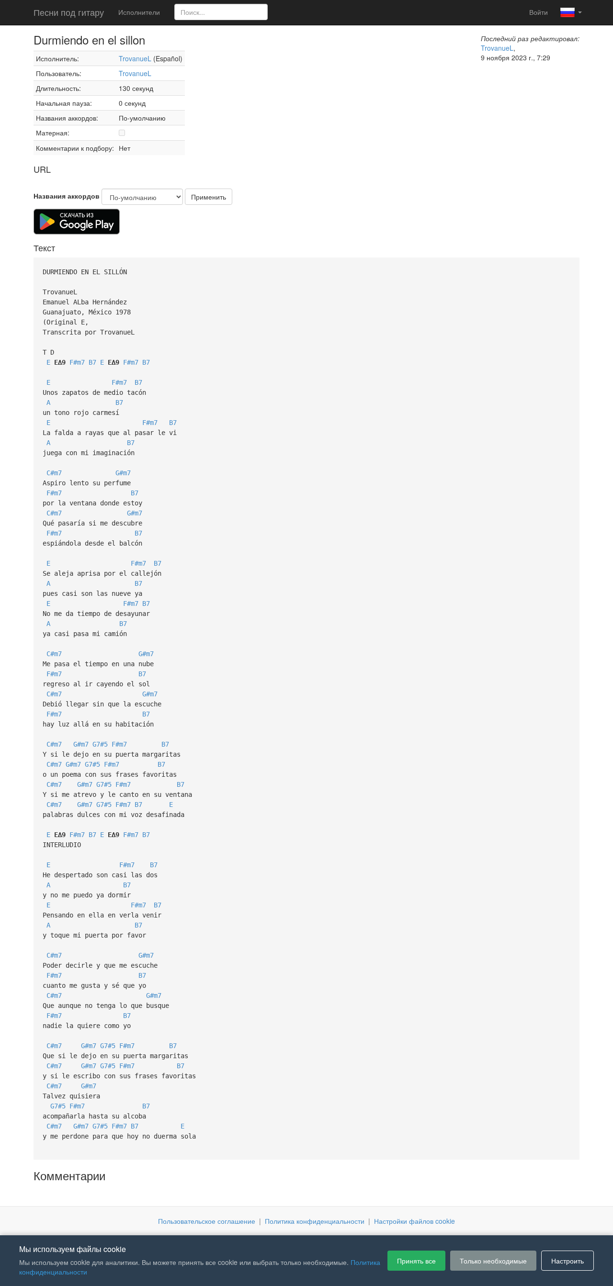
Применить (208, 196)
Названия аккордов (67, 196)
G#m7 (123, 473)
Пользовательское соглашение (206, 1221)
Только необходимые (493, 1260)
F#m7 (77, 362)
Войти (538, 12)
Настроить (567, 1260)
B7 (92, 362)
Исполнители (139, 12)
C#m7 (54, 473)
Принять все (416, 1260)
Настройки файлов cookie (414, 1221)
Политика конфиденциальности (314, 1221)
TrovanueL (135, 58)
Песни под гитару (69, 12)
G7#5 (100, 744)
